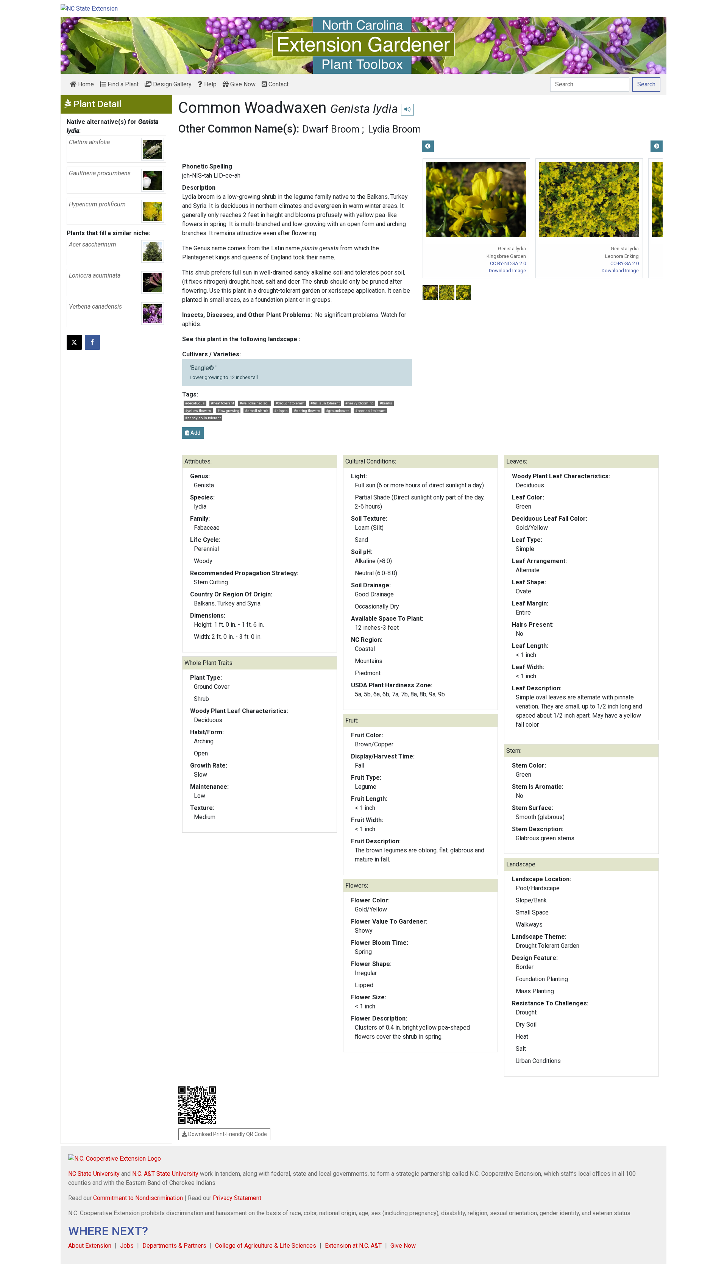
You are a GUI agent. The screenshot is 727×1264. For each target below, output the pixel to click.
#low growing (228, 411)
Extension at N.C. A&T (353, 1245)
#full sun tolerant (325, 403)
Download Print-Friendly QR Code (227, 1134)
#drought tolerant (290, 403)
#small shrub (256, 411)
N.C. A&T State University (165, 1173)
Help (210, 84)
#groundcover (337, 411)
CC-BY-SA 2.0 (624, 263)
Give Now (242, 84)
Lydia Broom (394, 129)
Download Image (507, 270)
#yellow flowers (198, 411)
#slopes (281, 411)
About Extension (89, 1245)
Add (194, 433)
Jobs (127, 1245)
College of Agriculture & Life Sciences (265, 1245)
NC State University (94, 1173)
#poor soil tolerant (370, 411)
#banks (386, 403)
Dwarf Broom (331, 129)
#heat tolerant (222, 403)
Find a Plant (122, 84)
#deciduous (195, 403)
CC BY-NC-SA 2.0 (508, 263)
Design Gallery (171, 84)
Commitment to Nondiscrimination (138, 1198)
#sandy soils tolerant (203, 418)
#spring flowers (307, 411)
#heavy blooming (359, 403)
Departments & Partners (174, 1245)
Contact (278, 84)
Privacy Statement (237, 1198)
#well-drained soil (255, 403)
